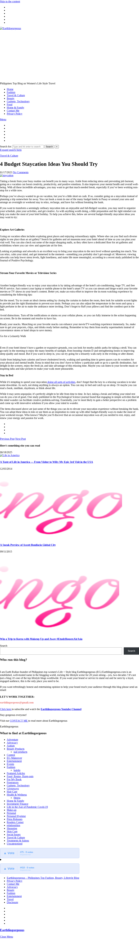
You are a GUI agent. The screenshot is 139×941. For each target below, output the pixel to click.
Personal (11, 813)
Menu (3, 119)
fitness (17, 797)
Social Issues (14, 834)
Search (49, 146)
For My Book (14, 779)
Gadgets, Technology (18, 101)
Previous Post (7, 438)
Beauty (10, 98)
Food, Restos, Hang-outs (20, 776)
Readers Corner (15, 822)
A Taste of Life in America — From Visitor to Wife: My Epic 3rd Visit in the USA (46, 461)
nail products (20, 751)
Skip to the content (10, 1)
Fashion (11, 92)
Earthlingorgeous (12, 930)
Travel (10, 899)
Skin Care (12, 831)
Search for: (6, 146)
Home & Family (15, 107)
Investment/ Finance (17, 803)
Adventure (12, 739)
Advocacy (12, 742)
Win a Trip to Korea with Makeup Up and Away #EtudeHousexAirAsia (41, 638)
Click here (6, 709)
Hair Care (12, 791)
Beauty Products (15, 748)
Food (9, 104)
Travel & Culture (16, 95)
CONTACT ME (19, 720)
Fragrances (12, 782)
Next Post (20, 438)
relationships (13, 825)
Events (10, 764)
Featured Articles (16, 773)
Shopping (12, 828)
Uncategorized (14, 843)
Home (10, 89)
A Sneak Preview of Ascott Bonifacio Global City (28, 544)
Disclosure (12, 902)
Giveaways (13, 788)
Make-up (11, 810)
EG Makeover (14, 758)
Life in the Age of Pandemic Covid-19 (27, 806)
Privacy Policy (14, 113)
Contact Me (13, 110)
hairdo (17, 770)
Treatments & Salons (18, 840)
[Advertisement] (69, 55)
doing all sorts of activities (61, 382)
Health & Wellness (17, 794)
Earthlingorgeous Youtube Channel (61, 709)
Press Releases (14, 819)
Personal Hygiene (16, 816)
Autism (11, 745)
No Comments (20, 172)
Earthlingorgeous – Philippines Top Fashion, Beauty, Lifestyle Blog (43, 877)
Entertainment (14, 761)
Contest (11, 754)
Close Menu (6, 936)
